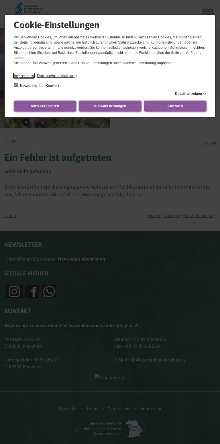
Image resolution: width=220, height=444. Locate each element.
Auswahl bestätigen (110, 106)
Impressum (24, 75)
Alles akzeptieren (45, 106)
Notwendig (28, 86)
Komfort (52, 86)
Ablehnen (175, 106)
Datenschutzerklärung (57, 75)
